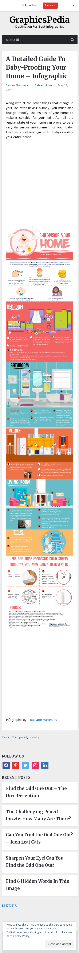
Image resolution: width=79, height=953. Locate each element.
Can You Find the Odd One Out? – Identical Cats (39, 838)
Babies (39, 85)
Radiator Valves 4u (43, 719)
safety (34, 737)
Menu (10, 40)
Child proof (19, 737)
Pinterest (50, 5)
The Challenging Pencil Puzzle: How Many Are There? (38, 815)
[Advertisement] (39, 183)
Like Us (9, 906)
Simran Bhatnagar (17, 85)
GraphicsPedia (39, 20)
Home (48, 85)
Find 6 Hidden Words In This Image (37, 885)
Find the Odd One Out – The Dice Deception (36, 792)
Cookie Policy (21, 936)
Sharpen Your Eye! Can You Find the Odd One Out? (34, 861)
